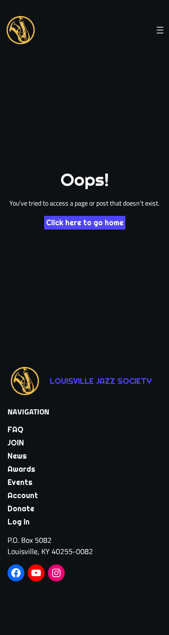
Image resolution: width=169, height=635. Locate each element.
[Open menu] (160, 30)
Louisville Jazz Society (101, 381)
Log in (19, 522)
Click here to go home (84, 223)
